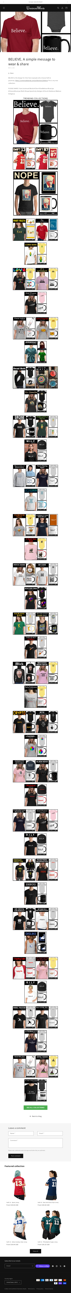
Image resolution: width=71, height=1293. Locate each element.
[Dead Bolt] (24, 389)
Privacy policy (40, 1288)
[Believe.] (35, 144)
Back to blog (37, 1116)
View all (35, 1251)
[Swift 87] (47, 170)
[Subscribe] (32, 1266)
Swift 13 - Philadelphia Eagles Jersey (48, 1242)
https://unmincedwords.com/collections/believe (31, 81)
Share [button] (12, 73)
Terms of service (49, 1288)
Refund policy (31, 1288)
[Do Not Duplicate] (35, 1102)
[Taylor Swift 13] (24, 170)
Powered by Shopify (21, 1288)
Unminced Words (12, 1288)
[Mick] (24, 684)
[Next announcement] (67, 2)
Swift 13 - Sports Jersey (12, 1202)
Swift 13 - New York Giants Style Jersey (48, 1202)
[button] (4, 8)
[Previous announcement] (4, 2)
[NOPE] (35, 216)
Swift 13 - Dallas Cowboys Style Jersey (16, 1242)
